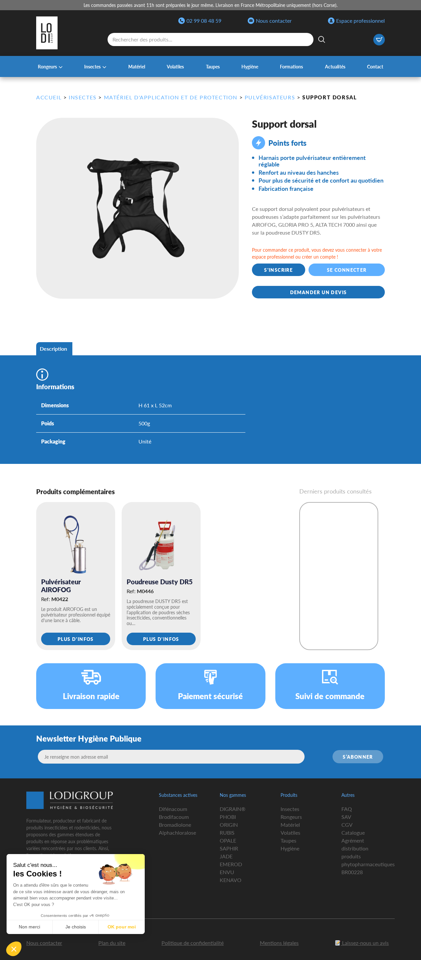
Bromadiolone (175, 824)
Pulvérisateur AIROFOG (61, 585)
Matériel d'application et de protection (170, 97)
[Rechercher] (321, 39)
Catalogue (353, 832)
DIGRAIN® (232, 809)
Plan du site (111, 943)
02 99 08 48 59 (203, 20)
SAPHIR (229, 848)
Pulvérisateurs (270, 97)
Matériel (136, 66)
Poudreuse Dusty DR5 (160, 581)
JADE (226, 856)
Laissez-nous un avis (365, 943)
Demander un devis (318, 292)
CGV (347, 824)
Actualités (335, 66)
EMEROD (231, 864)
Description (53, 348)
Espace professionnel (360, 20)
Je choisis (75, 926)
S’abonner (358, 756)
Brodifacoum (174, 817)
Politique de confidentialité (192, 943)
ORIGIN (229, 824)
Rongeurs (47, 66)
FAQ (346, 809)
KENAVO (230, 880)
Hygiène (249, 66)
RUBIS (227, 832)
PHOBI (228, 817)
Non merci (29, 926)
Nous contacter (274, 20)
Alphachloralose (177, 832)
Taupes (213, 66)
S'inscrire (278, 269)
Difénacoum (173, 809)
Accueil (49, 97)
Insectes (92, 66)
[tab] (53, 348)
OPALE (228, 840)
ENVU (227, 872)
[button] (14, 949)
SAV (346, 817)
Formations (291, 66)
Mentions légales (279, 943)
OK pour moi (122, 926)
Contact (375, 66)
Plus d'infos (76, 639)
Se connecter (346, 269)
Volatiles (175, 66)
